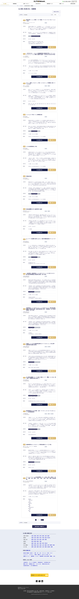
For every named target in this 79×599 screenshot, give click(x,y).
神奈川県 (48, 537)
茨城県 (32, 537)
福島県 (48, 535)
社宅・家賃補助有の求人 (34, 565)
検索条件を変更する (56, 11)
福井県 (40, 539)
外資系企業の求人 (40, 562)
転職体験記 (15, 3)
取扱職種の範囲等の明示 (38, 592)
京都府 (35, 543)
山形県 (46, 535)
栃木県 (35, 537)
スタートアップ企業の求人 (33, 562)
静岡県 (35, 541)
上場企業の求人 (25, 562)
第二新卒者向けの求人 (47, 562)
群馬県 (38, 537)
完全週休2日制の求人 (26, 565)
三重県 (40, 541)
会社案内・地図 (26, 590)
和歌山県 (46, 543)
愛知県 (38, 541)
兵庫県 (40, 543)
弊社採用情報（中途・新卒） (34, 590)
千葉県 (43, 537)
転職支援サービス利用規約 (49, 590)
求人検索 (4, 3)
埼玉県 (40, 537)
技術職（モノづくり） (26, 556)
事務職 (51, 556)
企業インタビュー (26, 3)
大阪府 (38, 543)
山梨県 (43, 539)
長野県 (46, 539)
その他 (54, 556)
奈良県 (43, 543)
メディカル (36, 556)
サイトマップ (44, 592)
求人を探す (21, 5)
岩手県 (40, 535)
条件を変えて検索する (39, 526)
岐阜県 (32, 541)
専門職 (35, 554)
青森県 (35, 535)
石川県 (38, 539)
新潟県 (32, 539)
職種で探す (28, 550)
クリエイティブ (25, 554)
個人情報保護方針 (30, 592)
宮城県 (43, 535)
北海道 (32, 535)
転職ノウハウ (61, 3)
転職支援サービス (50, 3)
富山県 (35, 539)
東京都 (46, 537)
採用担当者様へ (73, 3)
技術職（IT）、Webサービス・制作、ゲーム (44, 554)
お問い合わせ (50, 592)
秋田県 (38, 535)
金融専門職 (32, 556)
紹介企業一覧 (38, 3)
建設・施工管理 (46, 556)
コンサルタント (31, 554)
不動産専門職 (41, 556)
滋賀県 (32, 543)
